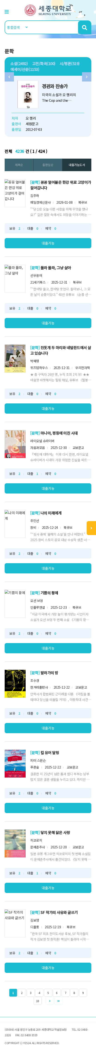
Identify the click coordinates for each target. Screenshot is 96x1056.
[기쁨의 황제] (15, 604)
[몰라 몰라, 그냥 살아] (15, 279)
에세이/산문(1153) (24, 69)
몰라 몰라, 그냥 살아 (56, 267)
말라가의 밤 (49, 672)
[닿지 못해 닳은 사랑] (15, 843)
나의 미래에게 (51, 513)
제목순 (19, 165)
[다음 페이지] (50, 1001)
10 (37, 1001)
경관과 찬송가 (55, 86)
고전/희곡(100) (43, 63)
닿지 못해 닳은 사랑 (55, 832)
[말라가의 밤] (15, 684)
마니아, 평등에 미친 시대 (59, 433)
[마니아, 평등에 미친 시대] (15, 444)
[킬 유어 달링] (15, 764)
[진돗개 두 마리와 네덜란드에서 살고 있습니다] (15, 359)
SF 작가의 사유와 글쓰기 (59, 912)
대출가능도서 (77, 165)
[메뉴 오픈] (91, 528)
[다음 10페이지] (59, 1001)
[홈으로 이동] (48, 9)
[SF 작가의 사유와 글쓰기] (15, 923)
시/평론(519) (70, 63)
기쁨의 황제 (49, 592)
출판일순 (47, 165)
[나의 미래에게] (15, 524)
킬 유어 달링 (50, 752)
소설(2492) (19, 63)
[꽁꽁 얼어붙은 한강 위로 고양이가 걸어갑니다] (15, 193)
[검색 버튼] (84, 27)
